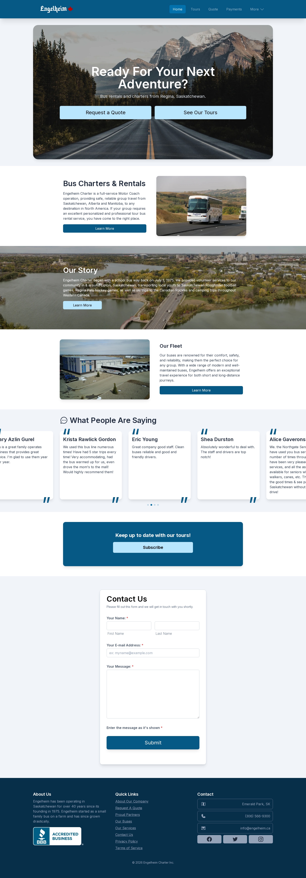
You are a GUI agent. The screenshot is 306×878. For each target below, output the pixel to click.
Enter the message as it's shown (135, 728)
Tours (195, 9)
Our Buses (123, 821)
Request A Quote (128, 808)
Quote (213, 9)
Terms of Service (129, 848)
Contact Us (124, 835)
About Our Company (131, 801)
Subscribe (153, 547)
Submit (153, 743)
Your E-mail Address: (125, 645)
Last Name (163, 633)
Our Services (125, 828)
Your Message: (120, 666)
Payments (234, 9)
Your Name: (117, 618)
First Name (115, 633)
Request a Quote (106, 112)
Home (177, 9)
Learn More (104, 228)
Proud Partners (127, 815)
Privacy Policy (126, 841)
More (254, 9)
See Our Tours (200, 112)
